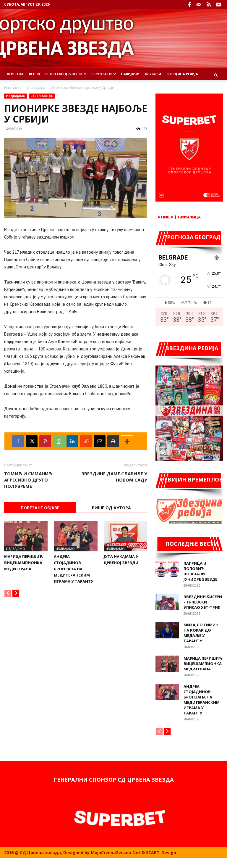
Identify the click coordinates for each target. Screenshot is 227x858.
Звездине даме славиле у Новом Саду (114, 477)
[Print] (113, 441)
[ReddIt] (86, 441)
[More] (127, 441)
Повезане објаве (40, 508)
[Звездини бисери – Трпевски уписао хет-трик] (167, 602)
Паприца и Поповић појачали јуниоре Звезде (200, 571)
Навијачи (130, 74)
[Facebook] (189, 4)
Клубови (153, 74)
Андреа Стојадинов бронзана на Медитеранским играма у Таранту (73, 569)
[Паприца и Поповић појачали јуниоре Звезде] (167, 569)
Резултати (101, 74)
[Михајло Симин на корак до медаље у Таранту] (167, 630)
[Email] (100, 441)
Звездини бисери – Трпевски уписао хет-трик (203, 602)
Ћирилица (189, 217)
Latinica (164, 217)
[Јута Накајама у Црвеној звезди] (125, 536)
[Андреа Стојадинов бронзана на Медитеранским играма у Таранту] (75, 536)
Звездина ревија (182, 74)
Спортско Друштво (63, 74)
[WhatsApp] (59, 441)
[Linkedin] (72, 441)
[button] (216, 75)
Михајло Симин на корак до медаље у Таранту (201, 632)
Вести (34, 74)
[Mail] (198, 4)
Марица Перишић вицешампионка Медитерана (23, 563)
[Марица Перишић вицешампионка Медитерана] (26, 536)
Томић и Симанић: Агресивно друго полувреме (28, 480)
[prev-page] (8, 593)
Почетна (15, 74)
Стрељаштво (41, 96)
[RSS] (208, 4)
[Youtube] (218, 4)
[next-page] (16, 593)
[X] (32, 441)
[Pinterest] (45, 441)
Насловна (12, 87)
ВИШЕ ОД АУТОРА (111, 508)
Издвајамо (36, 87)
